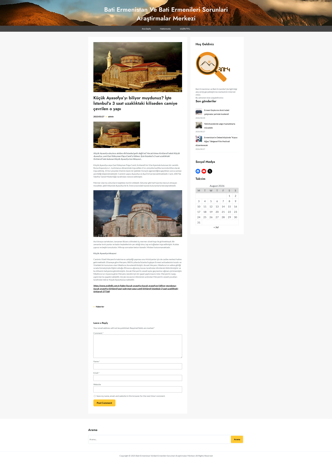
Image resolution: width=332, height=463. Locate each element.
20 (217, 211)
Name (96, 361)
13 (217, 206)
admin (111, 116)
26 (211, 217)
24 (198, 217)
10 (198, 206)
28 (223, 217)
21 (223, 211)
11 (204, 206)
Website (97, 384)
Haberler (100, 306)
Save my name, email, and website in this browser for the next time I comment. (130, 396)
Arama (237, 439)
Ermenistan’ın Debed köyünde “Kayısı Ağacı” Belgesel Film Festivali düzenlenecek (216, 141)
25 (204, 217)
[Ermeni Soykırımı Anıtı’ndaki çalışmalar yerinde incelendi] (199, 112)
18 (204, 211)
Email (96, 373)
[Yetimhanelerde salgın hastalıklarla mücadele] (199, 126)
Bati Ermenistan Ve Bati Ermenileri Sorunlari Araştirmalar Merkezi (166, 14)
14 (223, 206)
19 (211, 211)
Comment (98, 333)
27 (217, 217)
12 (211, 206)
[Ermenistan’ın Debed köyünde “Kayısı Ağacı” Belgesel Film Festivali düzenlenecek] (199, 139)
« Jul (216, 227)
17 (198, 211)
